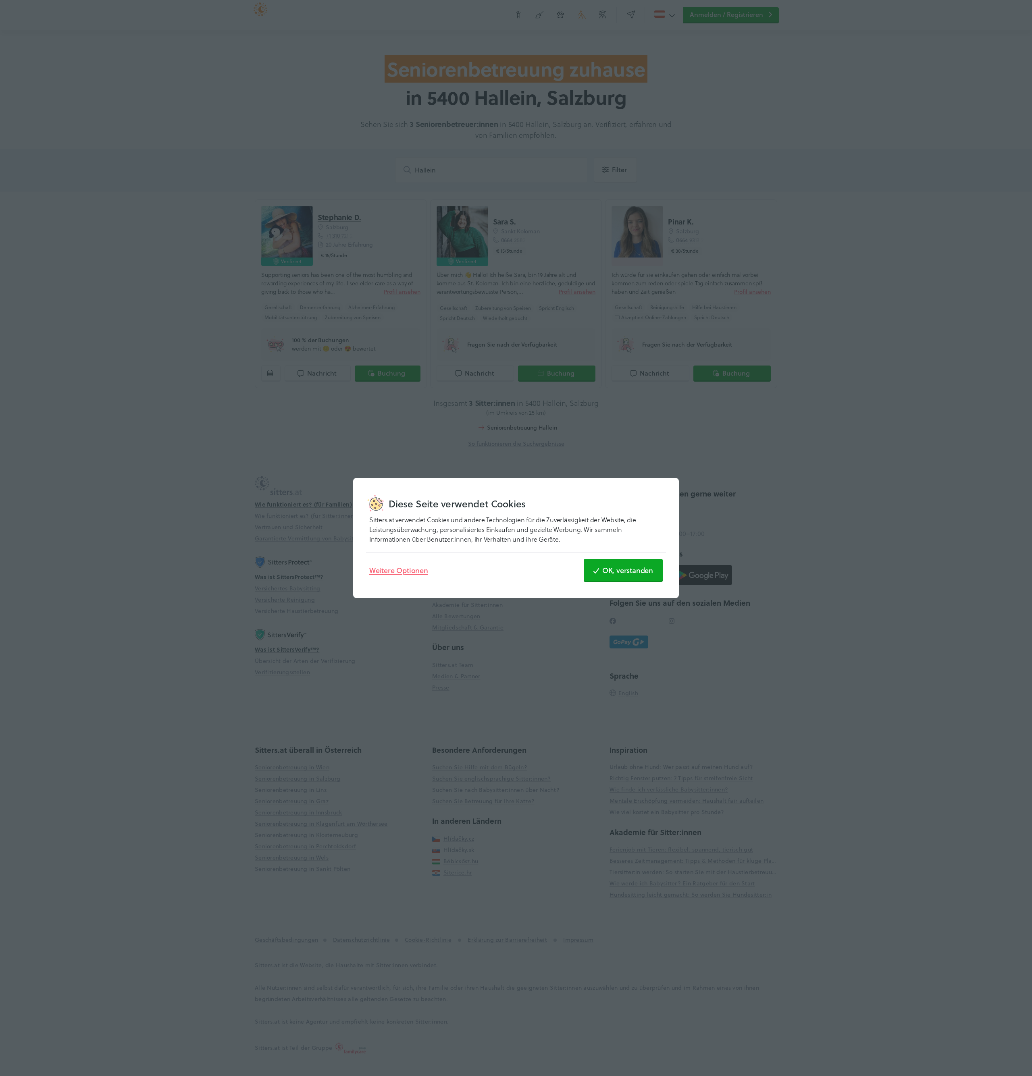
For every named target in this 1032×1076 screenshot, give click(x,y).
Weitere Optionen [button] (398, 570)
